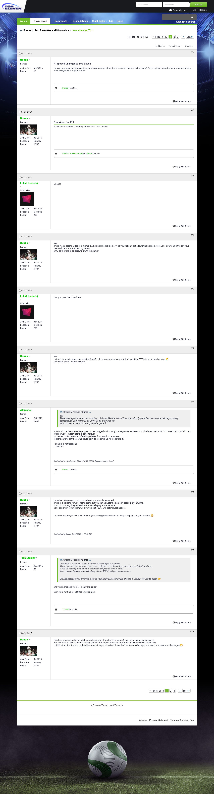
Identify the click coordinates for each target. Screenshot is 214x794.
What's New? (40, 21)
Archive (143, 720)
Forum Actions (80, 21)
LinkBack (159, 46)
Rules (120, 21)
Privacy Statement (158, 720)
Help (194, 10)
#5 (192, 289)
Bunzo (65, 88)
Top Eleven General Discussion (52, 30)
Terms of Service (179, 720)
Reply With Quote (183, 101)
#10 (192, 631)
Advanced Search (185, 21)
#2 (192, 110)
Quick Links (98, 21)
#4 (192, 235)
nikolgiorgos (77, 153)
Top (192, 720)
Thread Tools (174, 46)
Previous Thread (100, 705)
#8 (192, 492)
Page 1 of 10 (161, 36)
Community (61, 21)
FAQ (111, 21)
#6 (192, 348)
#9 (192, 550)
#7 (192, 402)
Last (189, 36)
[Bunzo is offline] (28, 129)
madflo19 (66, 153)
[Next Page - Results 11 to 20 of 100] (183, 37)
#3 (192, 176)
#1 (192, 52)
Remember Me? (180, 10)
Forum (23, 21)
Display (188, 46)
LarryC (89, 153)
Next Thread (115, 705)
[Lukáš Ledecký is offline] (27, 199)
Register (203, 10)
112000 (65, 609)
